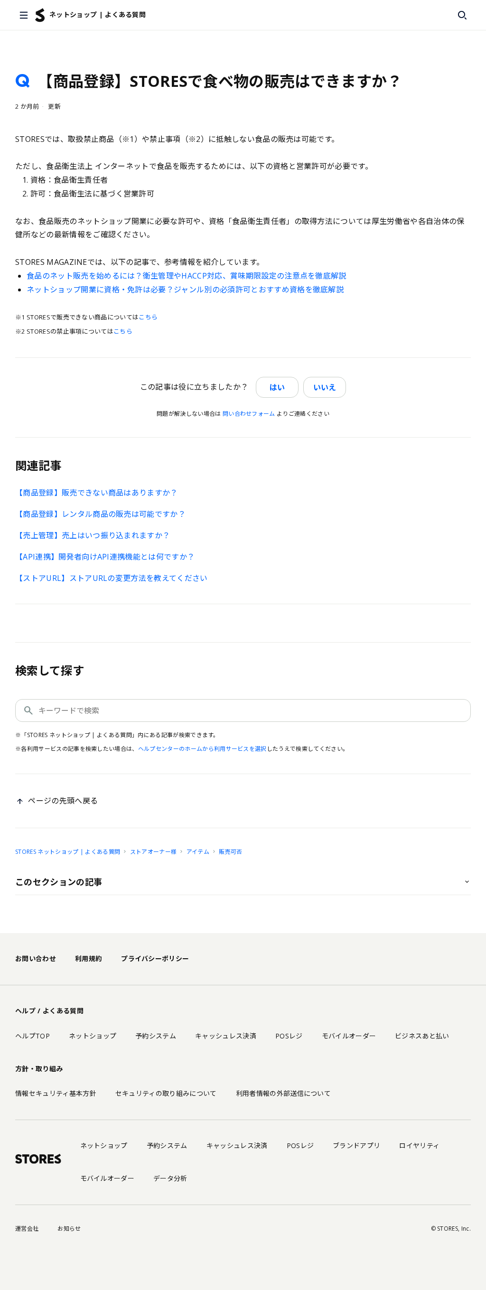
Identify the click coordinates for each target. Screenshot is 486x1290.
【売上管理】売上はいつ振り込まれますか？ (92, 535)
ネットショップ (92, 1035)
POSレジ (289, 1035)
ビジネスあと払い (422, 1035)
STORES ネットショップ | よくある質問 (67, 852)
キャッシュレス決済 (225, 1035)
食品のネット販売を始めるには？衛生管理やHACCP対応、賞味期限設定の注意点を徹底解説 (186, 276)
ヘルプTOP (32, 1035)
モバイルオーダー (349, 1035)
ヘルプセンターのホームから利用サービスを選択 (202, 749)
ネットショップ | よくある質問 (97, 14)
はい (277, 387)
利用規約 (88, 958)
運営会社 (26, 1229)
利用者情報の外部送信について (283, 1093)
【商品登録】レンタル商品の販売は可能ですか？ (100, 514)
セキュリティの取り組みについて (166, 1093)
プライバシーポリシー (155, 958)
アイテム (198, 852)
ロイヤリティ (419, 1145)
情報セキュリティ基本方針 (55, 1093)
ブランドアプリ (356, 1145)
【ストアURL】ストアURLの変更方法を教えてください (111, 578)
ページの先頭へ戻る (63, 800)
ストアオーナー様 (153, 852)
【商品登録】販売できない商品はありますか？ (96, 492)
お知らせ (69, 1229)
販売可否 (230, 852)
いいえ (324, 387)
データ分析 (170, 1178)
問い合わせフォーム (249, 414)
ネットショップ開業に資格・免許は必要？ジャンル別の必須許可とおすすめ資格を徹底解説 (185, 289)
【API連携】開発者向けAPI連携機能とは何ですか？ (105, 557)
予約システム (155, 1035)
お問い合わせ (35, 958)
